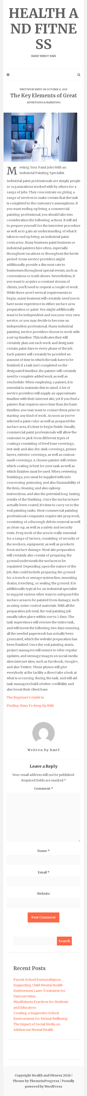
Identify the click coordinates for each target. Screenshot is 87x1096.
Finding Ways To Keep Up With (30, 706)
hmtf (38, 89)
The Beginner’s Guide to (25, 697)
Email (44, 872)
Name (43, 851)
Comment (43, 789)
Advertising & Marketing (43, 102)
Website (43, 894)
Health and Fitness (43, 31)
